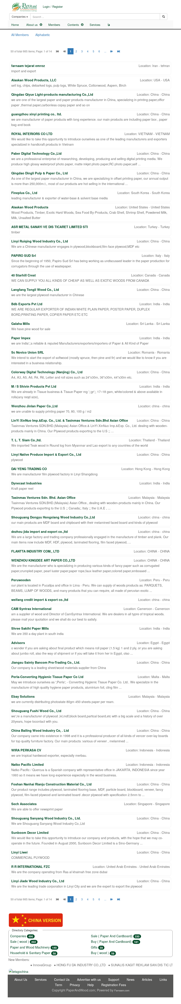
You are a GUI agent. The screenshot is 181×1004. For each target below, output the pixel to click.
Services (95, 25)
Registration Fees (113, 985)
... (105, 51)
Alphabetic (42, 34)
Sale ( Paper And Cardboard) (115, 936)
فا (109, 25)
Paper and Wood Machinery (33, 947)
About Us (20, 979)
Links (163, 979)
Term (58, 985)
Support (113, 979)
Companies (21, 936)
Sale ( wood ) (23, 941)
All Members (20, 34)
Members (54, 25)
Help (90, 985)
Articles (147, 979)
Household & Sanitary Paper (33, 952)
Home (15, 25)
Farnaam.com (121, 990)
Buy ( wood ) (102, 952)
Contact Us (62, 979)
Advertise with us (89, 979)
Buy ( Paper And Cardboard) (115, 941)
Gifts (97, 947)
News (130, 979)
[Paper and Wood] (24, 7)
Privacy (75, 985)
